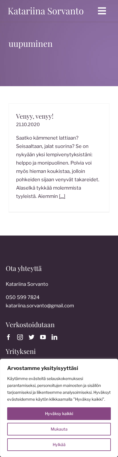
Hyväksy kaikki (59, 413)
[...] (62, 196)
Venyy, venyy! (35, 116)
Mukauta (59, 429)
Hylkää (59, 444)
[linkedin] (54, 337)
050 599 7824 (23, 297)
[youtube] (43, 337)
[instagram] (20, 337)
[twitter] (31, 337)
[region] (59, 408)
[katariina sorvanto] (46, 7)
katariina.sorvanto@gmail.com (40, 305)
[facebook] (8, 337)
